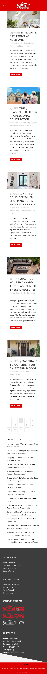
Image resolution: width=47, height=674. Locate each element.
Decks (26, 293)
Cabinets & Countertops (11, 565)
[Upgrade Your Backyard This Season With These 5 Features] (23, 265)
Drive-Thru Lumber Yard (11, 584)
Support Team (8, 593)
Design (12, 125)
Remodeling (28, 43)
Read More (15, 74)
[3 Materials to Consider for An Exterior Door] (23, 348)
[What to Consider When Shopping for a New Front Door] (23, 180)
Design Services (8, 587)
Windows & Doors (9, 568)
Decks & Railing (8, 571)
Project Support (8, 590)
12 (21, 430)
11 (15, 430)
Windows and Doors (17, 46)
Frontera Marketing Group (23, 672)
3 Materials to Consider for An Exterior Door (23, 365)
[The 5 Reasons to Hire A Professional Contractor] (23, 95)
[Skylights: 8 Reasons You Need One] (23, 19)
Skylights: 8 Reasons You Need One (23, 36)
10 (9, 430)
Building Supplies (30, 123)
